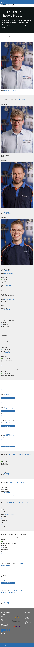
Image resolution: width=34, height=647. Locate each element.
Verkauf (26, 615)
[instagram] (4, 630)
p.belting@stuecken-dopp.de (9, 299)
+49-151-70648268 (7, 285)
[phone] (2, 631)
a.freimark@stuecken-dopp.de (9, 474)
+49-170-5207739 (7, 407)
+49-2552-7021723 (6, 492)
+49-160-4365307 (7, 394)
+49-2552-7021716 (6, 212)
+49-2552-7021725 (12, 454)
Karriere (26, 625)
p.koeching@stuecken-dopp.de (9, 435)
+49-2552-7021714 (6, 406)
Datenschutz (5, 637)
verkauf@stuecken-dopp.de (11, 383)
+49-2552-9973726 (21, 99)
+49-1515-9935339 (7, 213)
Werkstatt (26, 617)
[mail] (32, 1)
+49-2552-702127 (6, 393)
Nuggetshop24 (27, 621)
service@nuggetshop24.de (23, 482)
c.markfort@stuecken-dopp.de (9, 495)
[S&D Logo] (8, 4)
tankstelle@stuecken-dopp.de (21, 502)
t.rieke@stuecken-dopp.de (9, 354)
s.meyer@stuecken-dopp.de (9, 514)
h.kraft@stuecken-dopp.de (9, 310)
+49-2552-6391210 (11, 482)
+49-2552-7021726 (6, 270)
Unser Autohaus (28, 622)
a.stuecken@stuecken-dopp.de (9, 465)
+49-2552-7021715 (6, 296)
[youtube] (29, 1)
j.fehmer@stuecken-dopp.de (9, 423)
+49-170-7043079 (7, 298)
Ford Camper (27, 619)
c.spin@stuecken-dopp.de (9, 286)
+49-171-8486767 (7, 422)
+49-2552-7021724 (6, 434)
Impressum (5, 636)
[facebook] (26, 1)
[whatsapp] (7, 630)
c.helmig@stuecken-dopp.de (9, 215)
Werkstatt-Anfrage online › (7, 2)
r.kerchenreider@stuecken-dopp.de (10, 408)
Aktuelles (26, 623)
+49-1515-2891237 (7, 272)
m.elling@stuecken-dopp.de (9, 273)
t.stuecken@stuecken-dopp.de (9, 395)
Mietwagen (27, 618)
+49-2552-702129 (15, 98)
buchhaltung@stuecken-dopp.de (24, 454)
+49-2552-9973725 (6, 309)
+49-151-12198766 (7, 493)
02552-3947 (5, 622)
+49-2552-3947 (10, 502)
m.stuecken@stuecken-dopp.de (10, 90)
